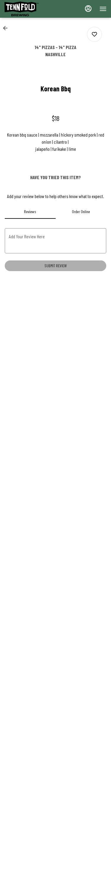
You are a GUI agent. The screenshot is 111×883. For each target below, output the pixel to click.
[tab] (30, 212)
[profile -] (88, 8)
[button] (7, 28)
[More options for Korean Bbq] (94, 34)
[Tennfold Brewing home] (31, 8)
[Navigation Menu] (103, 9)
